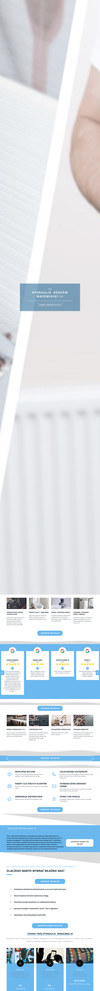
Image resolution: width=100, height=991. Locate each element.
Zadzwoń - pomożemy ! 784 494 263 (50, 305)
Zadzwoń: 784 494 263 (50, 633)
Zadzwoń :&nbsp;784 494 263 (80, 843)
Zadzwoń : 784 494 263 (50, 758)
